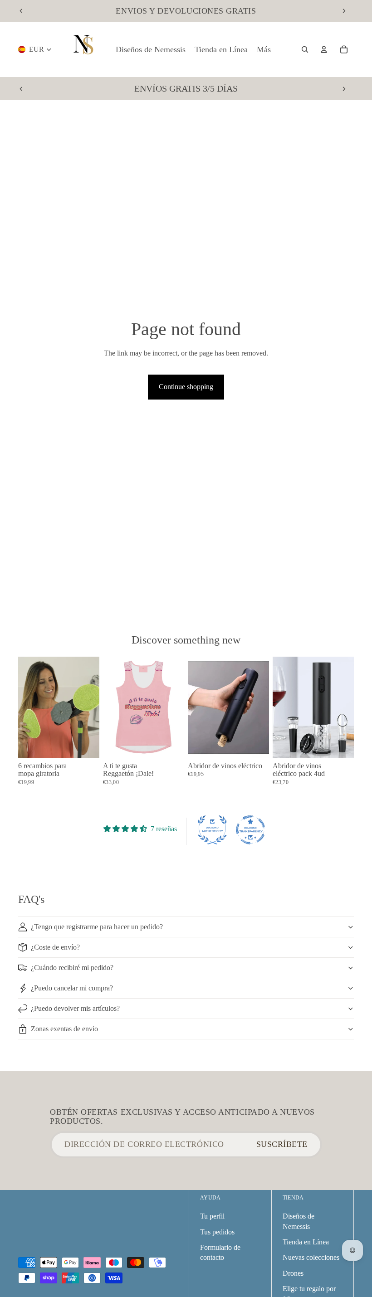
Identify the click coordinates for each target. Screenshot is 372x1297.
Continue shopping (186, 386)
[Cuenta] (324, 49)
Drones (293, 1273)
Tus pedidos (217, 1232)
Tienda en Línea (306, 1242)
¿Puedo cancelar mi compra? (72, 988)
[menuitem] (263, 50)
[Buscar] (305, 49)
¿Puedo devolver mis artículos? (75, 1008)
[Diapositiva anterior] (21, 11)
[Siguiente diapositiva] (344, 11)
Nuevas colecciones (311, 1257)
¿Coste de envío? (55, 947)
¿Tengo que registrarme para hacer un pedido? (97, 927)
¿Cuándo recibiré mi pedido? (72, 967)
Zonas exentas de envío (64, 1029)
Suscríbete (282, 1144)
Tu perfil (212, 1216)
